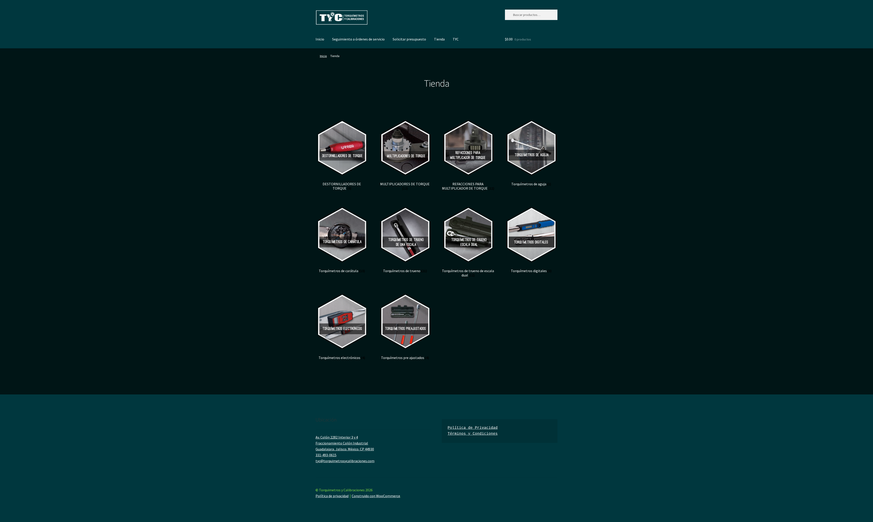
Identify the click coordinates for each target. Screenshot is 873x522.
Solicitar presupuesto (409, 39)
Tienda (439, 39)
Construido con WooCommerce (376, 496)
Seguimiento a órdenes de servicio (358, 39)
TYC (456, 39)
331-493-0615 (326, 455)
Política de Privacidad (473, 428)
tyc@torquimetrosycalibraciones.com (345, 461)
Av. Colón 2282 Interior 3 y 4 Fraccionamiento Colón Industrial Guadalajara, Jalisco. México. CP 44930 (345, 443)
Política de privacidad (332, 496)
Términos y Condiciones (473, 434)
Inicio (320, 39)
